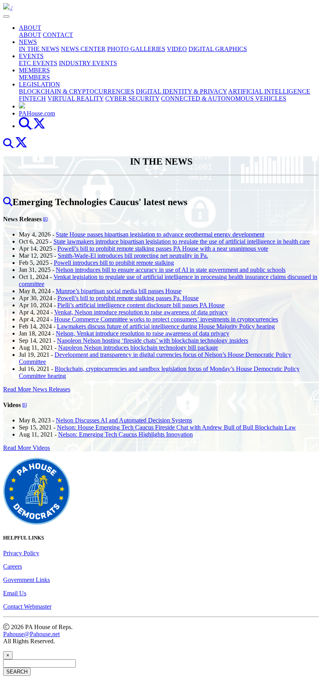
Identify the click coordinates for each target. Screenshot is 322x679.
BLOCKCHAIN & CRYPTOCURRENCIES (76, 91)
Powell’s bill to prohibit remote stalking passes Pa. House (128, 298)
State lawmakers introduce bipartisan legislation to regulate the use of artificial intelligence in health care (181, 241)
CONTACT (58, 34)
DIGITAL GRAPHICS (217, 49)
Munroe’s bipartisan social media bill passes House (118, 291)
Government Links (26, 579)
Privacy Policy (21, 553)
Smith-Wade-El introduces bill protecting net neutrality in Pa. (133, 255)
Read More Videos (26, 447)
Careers (12, 566)
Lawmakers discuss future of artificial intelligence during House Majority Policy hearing (166, 326)
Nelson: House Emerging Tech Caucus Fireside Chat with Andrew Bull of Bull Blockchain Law (176, 427)
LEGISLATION (39, 84)
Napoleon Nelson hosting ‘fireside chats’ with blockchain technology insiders (152, 340)
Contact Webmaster (27, 606)
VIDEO (177, 49)
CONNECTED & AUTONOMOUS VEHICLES (223, 98)
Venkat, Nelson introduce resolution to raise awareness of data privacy (141, 312)
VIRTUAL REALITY (76, 98)
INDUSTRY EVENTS (88, 63)
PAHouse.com (37, 113)
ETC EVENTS (38, 63)
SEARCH (16, 672)
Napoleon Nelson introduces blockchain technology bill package (138, 347)
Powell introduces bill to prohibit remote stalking (114, 262)
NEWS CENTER (83, 49)
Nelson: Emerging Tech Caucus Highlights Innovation (125, 434)
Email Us (14, 593)
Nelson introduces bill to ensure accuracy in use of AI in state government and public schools (170, 269)
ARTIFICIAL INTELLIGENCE (269, 91)
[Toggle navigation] (6, 16)
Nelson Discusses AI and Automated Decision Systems (124, 420)
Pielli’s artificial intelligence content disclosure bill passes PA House (141, 305)
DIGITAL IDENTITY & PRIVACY (181, 91)
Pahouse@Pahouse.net (31, 634)
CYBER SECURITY (132, 98)
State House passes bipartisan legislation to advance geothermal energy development (160, 234)
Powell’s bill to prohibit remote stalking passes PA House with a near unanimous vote (162, 248)
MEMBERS (34, 70)
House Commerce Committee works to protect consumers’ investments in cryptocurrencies (166, 319)
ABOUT (30, 27)
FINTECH (32, 98)
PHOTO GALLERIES (136, 49)
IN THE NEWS (39, 49)
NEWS (28, 42)
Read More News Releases (36, 389)
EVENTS (31, 56)
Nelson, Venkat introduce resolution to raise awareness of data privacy (142, 333)
